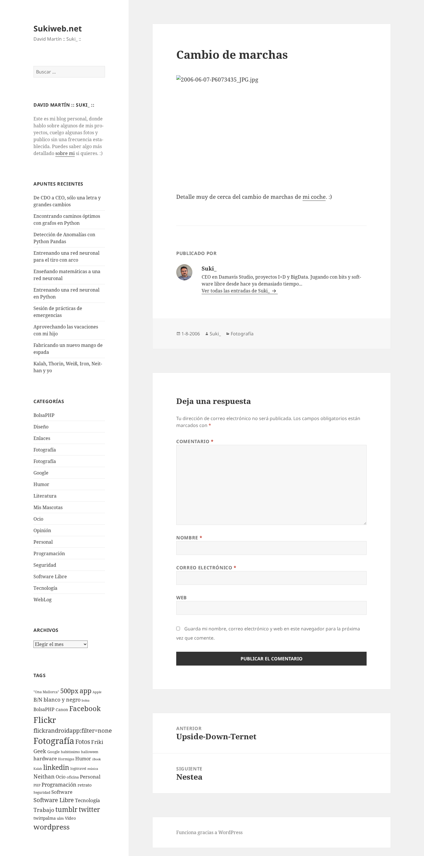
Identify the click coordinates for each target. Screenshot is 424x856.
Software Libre (50, 576)
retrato (85, 785)
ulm (60, 818)
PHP (36, 785)
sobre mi (65, 153)
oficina (73, 777)
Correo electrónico (206, 567)
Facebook (85, 708)
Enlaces (41, 438)
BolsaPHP (44, 415)
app (85, 690)
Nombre (189, 537)
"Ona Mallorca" (46, 692)
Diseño (40, 427)
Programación (49, 553)
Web (181, 597)
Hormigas (66, 759)
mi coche (314, 197)
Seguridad (44, 565)
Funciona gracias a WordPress (209, 832)
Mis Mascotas (48, 507)
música (92, 769)
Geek (39, 751)
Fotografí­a (44, 450)
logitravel (78, 768)
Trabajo (43, 810)
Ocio (38, 519)
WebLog (42, 599)
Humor (41, 484)
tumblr (66, 809)
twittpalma (44, 818)
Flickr (44, 719)
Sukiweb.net (57, 28)
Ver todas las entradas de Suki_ (236, 291)
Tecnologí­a (45, 588)
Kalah (37, 769)
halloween (89, 752)
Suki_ (215, 333)
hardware (45, 758)
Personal (43, 542)
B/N (37, 699)
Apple (97, 692)
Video (70, 818)
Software (61, 792)
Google (40, 473)
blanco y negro (62, 699)
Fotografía (44, 461)
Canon (62, 709)
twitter (89, 809)
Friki (97, 741)
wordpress (51, 827)
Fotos (82, 742)
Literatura (45, 496)
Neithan (44, 776)
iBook (96, 759)
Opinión (42, 530)
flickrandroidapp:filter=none (72, 730)
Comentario (195, 441)
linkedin (56, 767)
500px (69, 691)
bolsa (85, 700)
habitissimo (70, 751)
